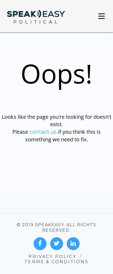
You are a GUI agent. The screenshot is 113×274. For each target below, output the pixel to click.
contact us (43, 132)
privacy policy (52, 256)
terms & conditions (56, 261)
